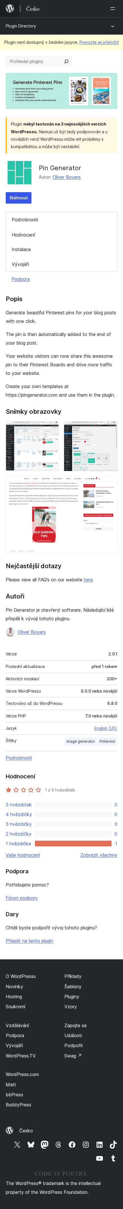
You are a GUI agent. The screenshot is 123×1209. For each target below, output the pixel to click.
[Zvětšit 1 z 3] (51, 428)
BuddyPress (18, 1104)
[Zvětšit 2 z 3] (109, 428)
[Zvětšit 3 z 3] (109, 483)
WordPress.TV (21, 1056)
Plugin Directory (21, 25)
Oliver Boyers (67, 177)
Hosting (14, 996)
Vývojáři (20, 264)
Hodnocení (23, 235)
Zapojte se (75, 1025)
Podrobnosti (25, 219)
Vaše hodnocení (23, 855)
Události (73, 1035)
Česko (26, 1131)
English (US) (105, 728)
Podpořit (73, 1045)
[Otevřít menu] (114, 8)
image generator (80, 741)
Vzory (70, 1006)
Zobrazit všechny (98, 855)
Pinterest (107, 741)
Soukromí (15, 1006)
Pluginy (71, 996)
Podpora (20, 279)
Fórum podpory (22, 898)
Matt (11, 1084)
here (88, 579)
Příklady (73, 976)
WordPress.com (22, 1074)
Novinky (14, 986)
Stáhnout (18, 197)
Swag (73, 1056)
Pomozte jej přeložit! (99, 42)
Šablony (73, 986)
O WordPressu (21, 976)
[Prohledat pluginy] (66, 61)
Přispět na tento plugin (29, 941)
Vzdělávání (17, 1025)
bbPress (14, 1094)
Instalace (21, 249)
